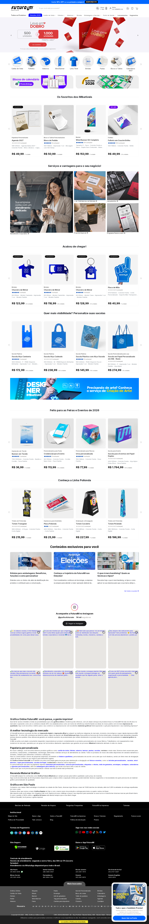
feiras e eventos (95, 760)
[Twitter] (104, 832)
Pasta (56, 891)
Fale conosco (37, 820)
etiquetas (87, 764)
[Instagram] (80, 832)
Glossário (21, 906)
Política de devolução (77, 820)
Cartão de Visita (15, 893)
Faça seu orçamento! (100, 2)
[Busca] (97, 8)
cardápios (125, 764)
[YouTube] (83, 832)
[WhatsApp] (128, 8)
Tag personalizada (60, 899)
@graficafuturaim (66, 617)
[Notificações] (132, 8)
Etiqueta (35, 891)
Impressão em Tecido (19, 451)
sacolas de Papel (40, 762)
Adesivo (13, 901)
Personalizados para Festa (53, 451)
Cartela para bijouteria (61, 901)
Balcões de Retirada (22, 805)
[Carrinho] (137, 8)
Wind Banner (36, 899)
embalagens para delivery (45, 766)
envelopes (117, 764)
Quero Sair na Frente (129, 918)
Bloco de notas (81, 893)
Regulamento (118, 816)
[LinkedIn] (87, 832)
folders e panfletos (66, 756)
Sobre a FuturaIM (56, 816)
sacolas (97, 750)
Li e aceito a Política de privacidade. (73, 922)
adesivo (79, 750)
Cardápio (100, 901)
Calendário (101, 893)
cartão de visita (63, 750)
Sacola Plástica (17, 354)
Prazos (96, 820)
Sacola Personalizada (83, 891)
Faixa (34, 901)
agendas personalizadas (20, 766)
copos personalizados (25, 762)
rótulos (95, 764)
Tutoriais (126, 805)
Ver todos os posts (130, 591)
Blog (51, 820)
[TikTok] (94, 832)
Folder (12, 899)
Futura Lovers (136, 816)
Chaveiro (79, 901)
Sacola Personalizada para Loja (118, 354)
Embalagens (101, 896)
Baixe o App (36, 816)
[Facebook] (100, 832)
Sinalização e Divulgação (84, 521)
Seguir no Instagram (75, 623)
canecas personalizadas (74, 764)
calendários (134, 764)
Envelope (57, 893)
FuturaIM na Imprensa (100, 805)
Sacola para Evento (114, 451)
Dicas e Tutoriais (100, 816)
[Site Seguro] (40, 848)
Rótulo (34, 893)
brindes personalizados (117, 760)
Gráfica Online (15, 891)
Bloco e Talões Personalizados (54, 137)
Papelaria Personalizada (20, 137)
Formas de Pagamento (20, 828)
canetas (130, 760)
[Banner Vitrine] (74, 389)
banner (85, 750)
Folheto (110, 137)
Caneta (78, 899)
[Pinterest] (90, 832)
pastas (91, 750)
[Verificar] (20, 847)
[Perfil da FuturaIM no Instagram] (74, 607)
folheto (72, 750)
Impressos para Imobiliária (53, 521)
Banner (78, 137)
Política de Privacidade (16, 820)
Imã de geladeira (59, 896)
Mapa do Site (12, 816)
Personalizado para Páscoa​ (85, 451)
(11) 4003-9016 (15, 872)
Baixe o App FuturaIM (85, 842)
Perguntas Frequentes (74, 805)
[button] (11, 34)
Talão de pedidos (82, 896)
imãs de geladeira (105, 764)
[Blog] (97, 832)
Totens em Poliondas (19, 521)
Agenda (100, 899)
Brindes (14, 287)
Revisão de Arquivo (48, 805)
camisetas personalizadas (55, 764)
